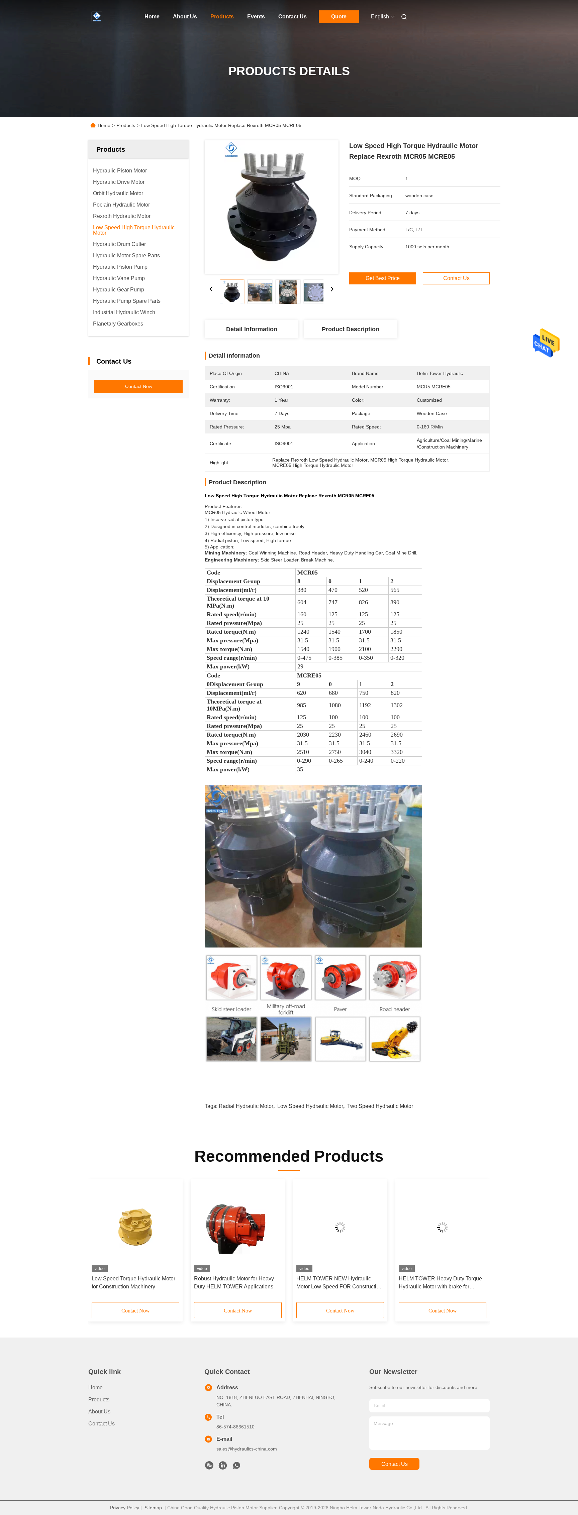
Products (222, 16)
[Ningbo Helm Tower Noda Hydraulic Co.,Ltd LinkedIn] (222, 1467)
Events (256, 16)
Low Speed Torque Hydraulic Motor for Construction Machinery (133, 1282)
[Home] (98, 17)
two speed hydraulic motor (380, 1106)
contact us (394, 1464)
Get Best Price (383, 278)
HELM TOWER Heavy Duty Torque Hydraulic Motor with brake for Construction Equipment (440, 1283)
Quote (339, 16)
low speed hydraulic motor (310, 1106)
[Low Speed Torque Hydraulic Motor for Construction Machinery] (135, 1227)
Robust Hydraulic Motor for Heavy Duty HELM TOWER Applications (234, 1282)
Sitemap (153, 1507)
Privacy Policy (124, 1507)
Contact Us (292, 16)
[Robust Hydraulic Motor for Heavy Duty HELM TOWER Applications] (238, 1227)
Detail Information (251, 329)
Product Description (350, 329)
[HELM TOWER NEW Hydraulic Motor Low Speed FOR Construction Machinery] (340, 1227)
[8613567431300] (236, 1467)
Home (152, 16)
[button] (100, 1243)
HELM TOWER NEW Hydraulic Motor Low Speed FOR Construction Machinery (339, 1283)
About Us (185, 16)
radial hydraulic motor (246, 1106)
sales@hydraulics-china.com (246, 1448)
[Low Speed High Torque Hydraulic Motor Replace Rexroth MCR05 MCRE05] (272, 207)
